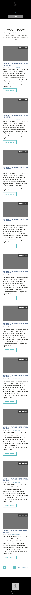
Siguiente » (25, 567)
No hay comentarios (15, 67)
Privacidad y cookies (15, 591)
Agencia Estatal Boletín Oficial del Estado (15, 64)
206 (19, 567)
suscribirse (15, 16)
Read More (9, 90)
